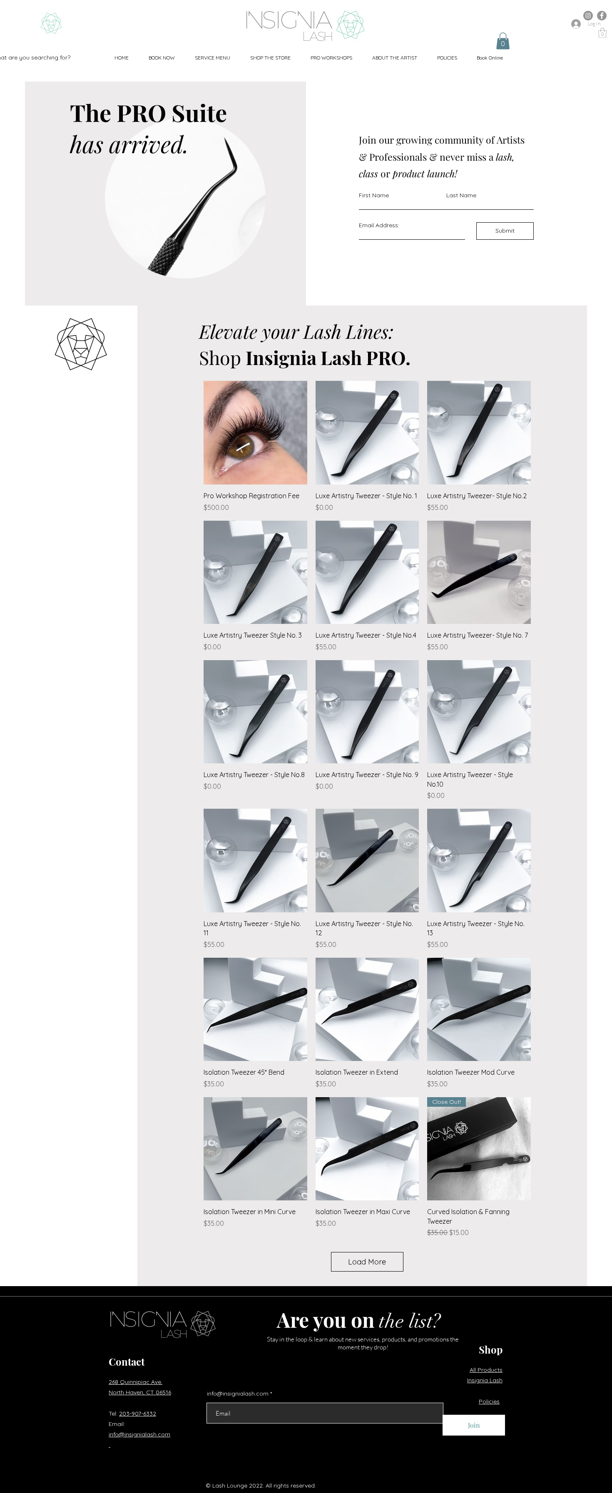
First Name (374, 195)
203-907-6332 (137, 1413)
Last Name (461, 195)
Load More (367, 1262)
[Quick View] (255, 432)
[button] (212, 58)
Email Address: (379, 225)
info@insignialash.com (238, 1393)
